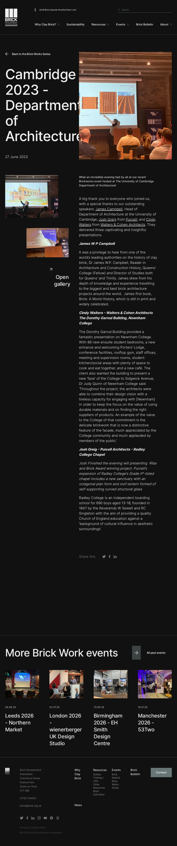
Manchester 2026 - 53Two (152, 723)
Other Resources (99, 786)
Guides (97, 774)
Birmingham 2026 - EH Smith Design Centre (108, 729)
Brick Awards (116, 776)
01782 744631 (28, 798)
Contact (161, 772)
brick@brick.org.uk (30, 805)
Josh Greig (107, 219)
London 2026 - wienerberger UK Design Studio (65, 729)
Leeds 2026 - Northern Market (19, 723)
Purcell (131, 219)
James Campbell (109, 209)
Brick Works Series (115, 784)
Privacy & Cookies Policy (33, 827)
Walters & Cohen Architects (123, 225)
